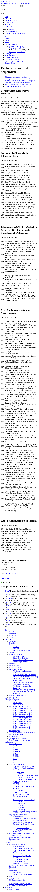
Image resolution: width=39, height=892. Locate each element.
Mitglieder (8, 26)
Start (6, 17)
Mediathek (12, 867)
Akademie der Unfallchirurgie (23, 848)
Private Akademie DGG (21, 863)
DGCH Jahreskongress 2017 (22, 723)
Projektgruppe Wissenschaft (18, 815)
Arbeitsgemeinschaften (16, 764)
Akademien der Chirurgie (17, 844)
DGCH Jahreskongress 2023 (22, 712)
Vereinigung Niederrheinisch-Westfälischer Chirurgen (23, 683)
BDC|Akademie (18, 846)
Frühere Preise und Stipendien (15, 33)
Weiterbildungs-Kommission (22, 874)
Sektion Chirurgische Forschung (24, 800)
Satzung (7, 42)
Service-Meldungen (15, 882)
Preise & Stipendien (11, 31)
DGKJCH (8, 598)
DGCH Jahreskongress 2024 (22, 710)
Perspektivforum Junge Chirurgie (20, 837)
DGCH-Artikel (14, 889)
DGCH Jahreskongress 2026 (18, 706)
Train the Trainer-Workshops (26, 779)
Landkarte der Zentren (24, 826)
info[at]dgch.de (11, 573)
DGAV (7, 591)
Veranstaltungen (14, 731)
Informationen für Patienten (18, 886)
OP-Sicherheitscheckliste (17, 880)
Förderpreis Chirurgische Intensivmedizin (18, 79)
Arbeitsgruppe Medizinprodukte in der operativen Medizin (21, 834)
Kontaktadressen (18, 816)
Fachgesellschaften (15, 744)
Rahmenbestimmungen (20, 796)
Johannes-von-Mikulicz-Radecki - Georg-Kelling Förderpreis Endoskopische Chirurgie (21, 81)
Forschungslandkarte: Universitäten (25, 824)
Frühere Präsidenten (11, 57)
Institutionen (9, 22)
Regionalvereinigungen (12, 59)
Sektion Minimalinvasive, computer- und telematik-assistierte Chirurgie (25, 812)
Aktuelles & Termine (12, 20)
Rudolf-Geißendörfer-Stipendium (16, 86)
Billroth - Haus (10, 63)
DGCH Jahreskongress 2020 (22, 718)
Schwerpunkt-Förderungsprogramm (25, 818)
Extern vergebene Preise (17, 52)
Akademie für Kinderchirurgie (23, 854)
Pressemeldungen (15, 701)
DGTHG (8, 621)
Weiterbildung (13, 871)
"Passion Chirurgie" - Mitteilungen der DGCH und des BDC (21, 733)
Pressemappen (18, 704)
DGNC (7, 606)
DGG (7, 595)
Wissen (7, 24)
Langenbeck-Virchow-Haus (14, 61)
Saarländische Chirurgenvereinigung (25, 690)
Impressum (4, 3)
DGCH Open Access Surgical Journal (21, 865)
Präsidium (16, 649)
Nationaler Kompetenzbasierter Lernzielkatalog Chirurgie (27, 776)
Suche (11, 637)
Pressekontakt (17, 703)
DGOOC (8, 610)
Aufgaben (20, 772)
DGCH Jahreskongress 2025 (22, 708)
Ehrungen (8, 54)
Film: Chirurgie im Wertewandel (19, 740)
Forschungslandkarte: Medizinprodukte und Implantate (24, 821)
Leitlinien (12, 876)
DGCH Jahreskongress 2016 (22, 725)
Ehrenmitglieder (10, 55)
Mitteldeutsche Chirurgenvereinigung (25, 677)
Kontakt (21, 3)
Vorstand (16, 647)
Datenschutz (13, 3)
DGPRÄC (8, 613)
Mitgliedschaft (9, 37)
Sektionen (12, 798)
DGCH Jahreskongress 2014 (22, 729)
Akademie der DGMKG (21, 859)
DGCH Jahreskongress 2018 (22, 721)
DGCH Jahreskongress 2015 (22, 727)
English (27, 3)
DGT (7, 617)
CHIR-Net (12, 841)
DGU (7, 624)
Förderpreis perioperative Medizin (16, 77)
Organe (7, 40)
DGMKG (8, 602)
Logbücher (16, 872)
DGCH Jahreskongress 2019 (22, 719)
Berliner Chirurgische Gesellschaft (24, 675)
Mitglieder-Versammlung (21, 650)
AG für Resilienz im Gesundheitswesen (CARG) (22, 793)
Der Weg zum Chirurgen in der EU (20, 884)
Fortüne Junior (14, 869)
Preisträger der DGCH (16, 46)
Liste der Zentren (23, 828)
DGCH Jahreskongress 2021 (22, 716)
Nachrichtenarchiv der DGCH (19, 738)
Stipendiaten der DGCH (17, 48)
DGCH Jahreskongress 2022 (22, 714)
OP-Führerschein (14, 878)
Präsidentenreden (14, 736)
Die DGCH (9, 18)
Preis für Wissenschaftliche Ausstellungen (18, 84)
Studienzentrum (14, 839)
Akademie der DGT (20, 861)
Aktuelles (20, 807)
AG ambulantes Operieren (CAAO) (25, 766)
